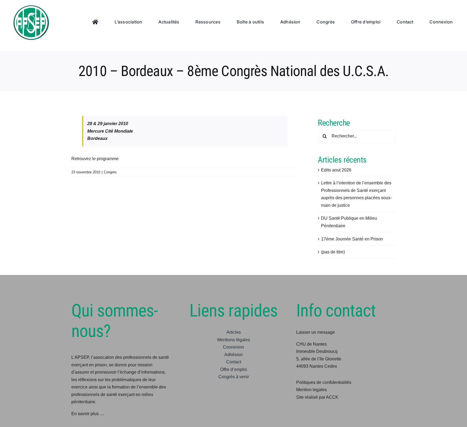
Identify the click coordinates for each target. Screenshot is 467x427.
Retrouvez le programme (95, 158)
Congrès (110, 172)
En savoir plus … (87, 413)
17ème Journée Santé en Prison (352, 239)
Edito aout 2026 (336, 170)
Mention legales (311, 389)
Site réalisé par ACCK (317, 397)
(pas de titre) (333, 252)
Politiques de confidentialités (323, 382)
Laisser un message (315, 332)
